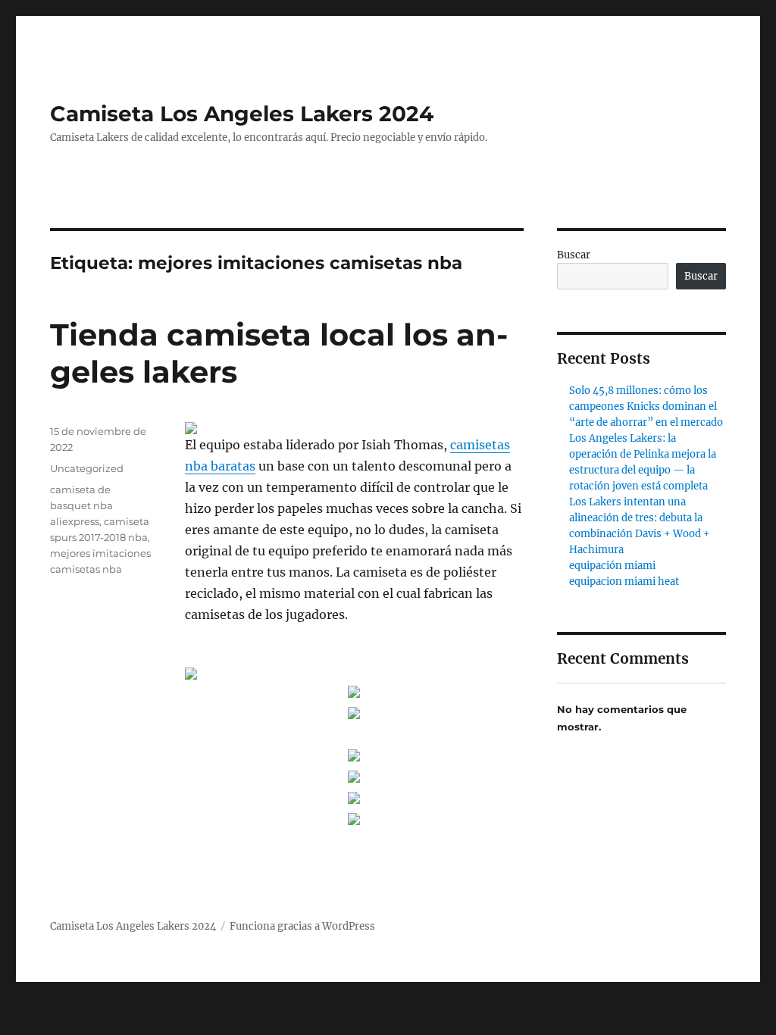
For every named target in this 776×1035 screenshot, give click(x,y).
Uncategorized (87, 468)
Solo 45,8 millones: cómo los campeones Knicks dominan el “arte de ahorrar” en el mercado (646, 406)
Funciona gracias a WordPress (302, 926)
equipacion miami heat (624, 581)
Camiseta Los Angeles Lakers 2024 (241, 114)
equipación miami (612, 565)
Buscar (573, 255)
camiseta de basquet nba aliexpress (81, 505)
